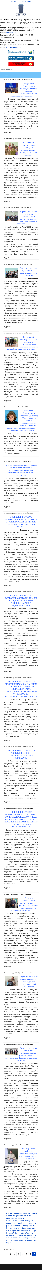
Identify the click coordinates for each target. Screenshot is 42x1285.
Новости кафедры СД (10, 1145)
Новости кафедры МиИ (11, 461)
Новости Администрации (12, 79)
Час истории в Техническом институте (21, 1230)
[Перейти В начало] (5, 1254)
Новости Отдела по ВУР (11, 207)
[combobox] (13, 70)
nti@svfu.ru (11, 32)
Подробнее (7, 132)
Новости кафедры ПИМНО (12, 139)
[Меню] (6, 75)
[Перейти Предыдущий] (10, 1254)
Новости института (10, 407)
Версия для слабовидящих (21, 1)
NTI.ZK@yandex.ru (13, 47)
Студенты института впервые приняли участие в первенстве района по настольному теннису (21, 1215)
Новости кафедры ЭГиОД (12, 264)
